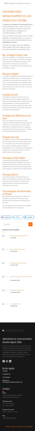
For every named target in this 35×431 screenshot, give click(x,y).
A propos (5, 371)
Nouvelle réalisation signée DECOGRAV (19, 235)
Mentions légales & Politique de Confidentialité (19, 426)
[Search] (30, 224)
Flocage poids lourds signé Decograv (18, 263)
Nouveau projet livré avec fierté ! (17, 249)
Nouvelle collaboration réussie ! (17, 290)
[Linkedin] (10, 361)
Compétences (6, 374)
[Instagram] (7, 361)
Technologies (6, 377)
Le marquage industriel (15, 304)
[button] (6, 217)
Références (5, 380)
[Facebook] (3, 361)
